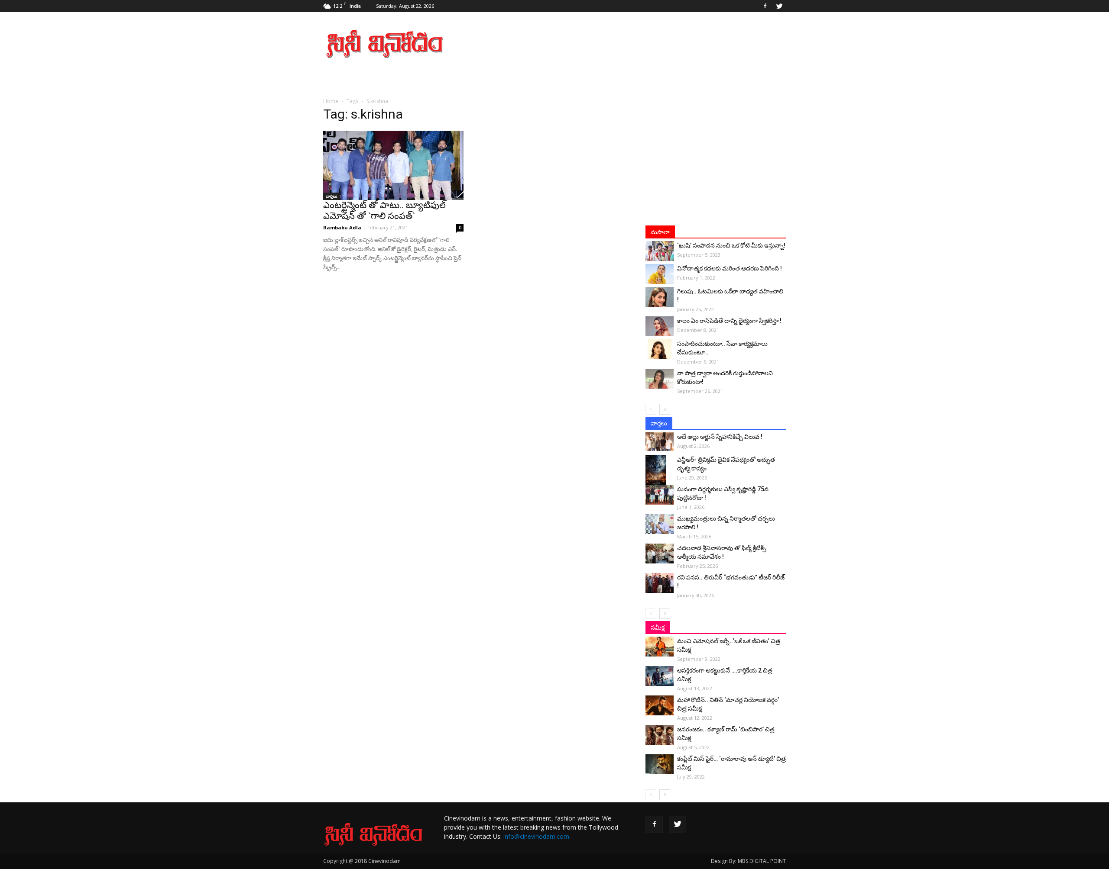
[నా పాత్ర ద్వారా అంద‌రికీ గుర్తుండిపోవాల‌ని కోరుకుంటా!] (659, 379)
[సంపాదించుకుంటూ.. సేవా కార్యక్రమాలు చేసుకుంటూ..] (659, 349)
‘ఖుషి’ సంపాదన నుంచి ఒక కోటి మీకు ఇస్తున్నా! (731, 245)
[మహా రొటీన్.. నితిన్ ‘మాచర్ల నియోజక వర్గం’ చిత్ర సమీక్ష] (659, 705)
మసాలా (660, 232)
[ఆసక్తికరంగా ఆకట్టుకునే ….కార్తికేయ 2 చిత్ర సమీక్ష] (659, 676)
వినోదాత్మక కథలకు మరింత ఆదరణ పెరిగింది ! (729, 268)
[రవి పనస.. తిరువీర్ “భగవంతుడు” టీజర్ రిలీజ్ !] (659, 583)
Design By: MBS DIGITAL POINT (748, 861)
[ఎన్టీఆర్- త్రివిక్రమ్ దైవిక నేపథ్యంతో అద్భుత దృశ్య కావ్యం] (659, 470)
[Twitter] (779, 6)
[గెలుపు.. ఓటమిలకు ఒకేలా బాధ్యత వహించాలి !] (659, 297)
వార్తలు (331, 196)
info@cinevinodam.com (536, 836)
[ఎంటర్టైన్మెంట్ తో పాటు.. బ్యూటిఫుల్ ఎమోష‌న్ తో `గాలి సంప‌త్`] (393, 165)
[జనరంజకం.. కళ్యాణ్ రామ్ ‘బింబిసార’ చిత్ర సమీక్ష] (659, 735)
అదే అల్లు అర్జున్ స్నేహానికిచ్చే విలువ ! (719, 436)
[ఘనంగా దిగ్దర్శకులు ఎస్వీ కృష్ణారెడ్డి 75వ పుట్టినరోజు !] (659, 495)
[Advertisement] (628, 43)
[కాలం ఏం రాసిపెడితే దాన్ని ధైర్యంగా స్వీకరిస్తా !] (659, 326)
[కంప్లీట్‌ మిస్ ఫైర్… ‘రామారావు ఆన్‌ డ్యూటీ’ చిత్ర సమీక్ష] (659, 764)
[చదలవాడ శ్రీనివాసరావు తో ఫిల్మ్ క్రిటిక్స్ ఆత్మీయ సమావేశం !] (659, 553)
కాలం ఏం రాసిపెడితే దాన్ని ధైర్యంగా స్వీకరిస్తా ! (729, 320)
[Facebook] (765, 6)
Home (330, 101)
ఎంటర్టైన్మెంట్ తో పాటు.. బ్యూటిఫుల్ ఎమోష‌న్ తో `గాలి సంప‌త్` (384, 210)
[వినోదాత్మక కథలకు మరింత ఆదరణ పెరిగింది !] (659, 274)
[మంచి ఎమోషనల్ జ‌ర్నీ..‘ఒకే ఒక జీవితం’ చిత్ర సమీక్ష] (659, 647)
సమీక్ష (658, 627)
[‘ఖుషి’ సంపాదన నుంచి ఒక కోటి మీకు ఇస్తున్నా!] (659, 251)
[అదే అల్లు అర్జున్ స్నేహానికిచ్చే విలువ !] (659, 441)
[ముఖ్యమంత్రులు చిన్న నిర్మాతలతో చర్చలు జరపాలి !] (659, 524)
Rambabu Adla (342, 227)
